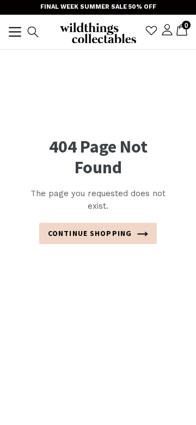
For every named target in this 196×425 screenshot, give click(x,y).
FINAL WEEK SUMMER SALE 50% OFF (98, 6)
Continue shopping (90, 233)
